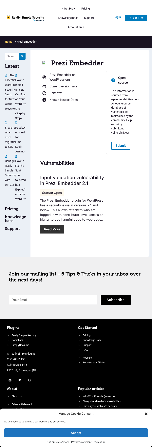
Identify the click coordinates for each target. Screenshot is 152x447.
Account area (76, 27)
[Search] (22, 56)
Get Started (87, 327)
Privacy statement (81, 441)
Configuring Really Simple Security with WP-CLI (12, 172)
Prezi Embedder (60, 75)
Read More (52, 229)
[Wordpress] (10, 380)
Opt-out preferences (58, 441)
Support (89, 17)
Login (117, 17)
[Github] (30, 380)
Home (8, 41)
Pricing (85, 8)
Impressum (99, 441)
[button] (146, 414)
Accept (76, 433)
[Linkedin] (20, 380)
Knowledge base (68, 17)
